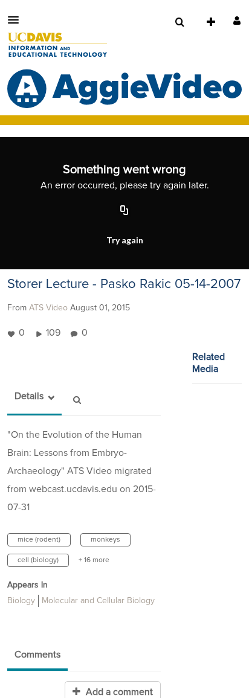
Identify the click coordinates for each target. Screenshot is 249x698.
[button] (17, 19)
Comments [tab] (37, 654)
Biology (21, 601)
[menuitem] (179, 22)
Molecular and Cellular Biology (98, 601)
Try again (124, 240)
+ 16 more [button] (94, 560)
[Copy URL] (124, 211)
